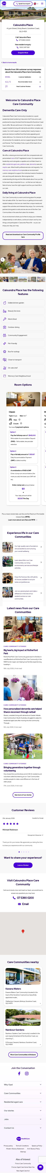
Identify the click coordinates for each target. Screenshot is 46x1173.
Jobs (6, 1119)
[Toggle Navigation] (42, 4)
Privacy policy (8, 1146)
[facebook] (19, 1075)
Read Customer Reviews (23, 86)
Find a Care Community (23, 1163)
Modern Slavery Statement (15, 1149)
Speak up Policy (37, 1146)
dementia (33, 164)
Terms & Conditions (22, 1146)
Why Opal (8, 1084)
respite (5, 167)
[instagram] (26, 1075)
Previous (2, 260)
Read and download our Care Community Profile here (23, 236)
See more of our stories (23, 795)
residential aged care (13, 164)
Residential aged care (13, 1102)
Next (43, 260)
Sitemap (23, 1152)
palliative (23, 164)
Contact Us (9, 1128)
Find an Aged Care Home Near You (23, 1167)
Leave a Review (23, 865)
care (12, 158)
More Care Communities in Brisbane (23, 1055)
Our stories (9, 1110)
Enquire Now (23, 53)
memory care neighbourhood (12, 170)
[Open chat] (40, 1167)
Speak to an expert (24, 4)
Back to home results (9, 62)
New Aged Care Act (23, 1171)
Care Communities (12, 1093)
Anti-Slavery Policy (33, 1149)
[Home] (3, 3)
